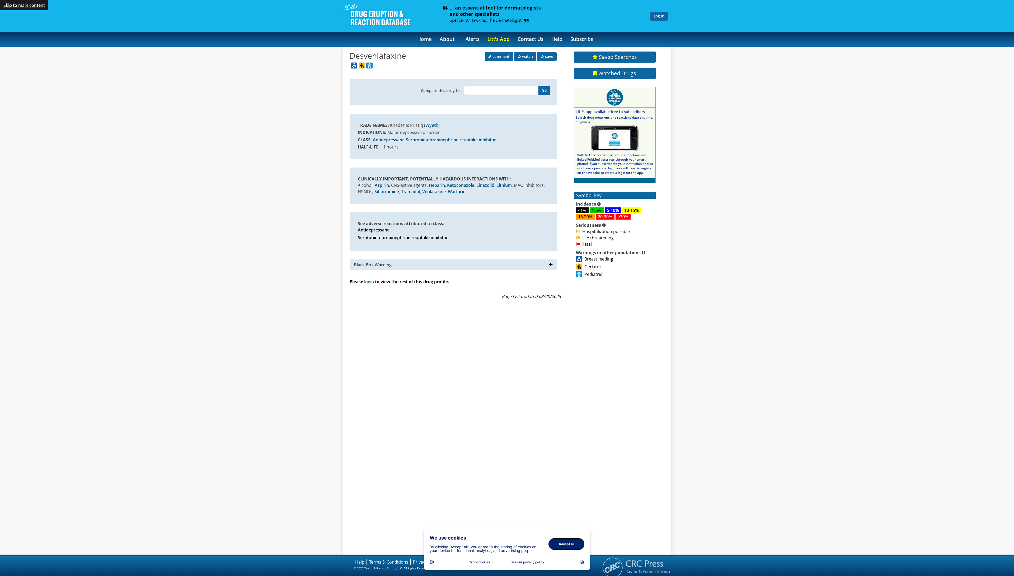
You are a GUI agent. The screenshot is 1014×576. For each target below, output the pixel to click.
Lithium (504, 185)
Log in (659, 15)
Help (556, 39)
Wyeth (431, 125)
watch (527, 56)
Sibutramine (386, 191)
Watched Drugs (616, 73)
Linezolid (485, 185)
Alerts (473, 39)
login (369, 282)
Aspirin (382, 185)
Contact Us (530, 39)
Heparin (437, 185)
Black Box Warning (373, 265)
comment (500, 56)
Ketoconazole (460, 185)
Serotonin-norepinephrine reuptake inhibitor (451, 140)
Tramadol (410, 191)
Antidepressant (388, 140)
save (548, 56)
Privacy (420, 562)
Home (424, 39)
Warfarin (457, 191)
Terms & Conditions (388, 562)
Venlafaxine (434, 191)
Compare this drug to (440, 90)
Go (544, 90)
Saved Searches (617, 57)
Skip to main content (24, 5)
